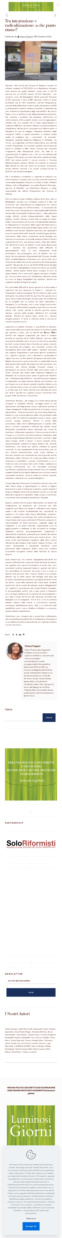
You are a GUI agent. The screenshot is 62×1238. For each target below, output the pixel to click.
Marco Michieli (38, 1046)
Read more (31, 1218)
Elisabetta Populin (12, 1037)
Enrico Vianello (42, 1037)
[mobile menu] (57, 4)
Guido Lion (15, 1043)
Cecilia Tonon (33, 1034)
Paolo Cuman (38, 1049)
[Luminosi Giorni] (31, 4)
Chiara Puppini (26, 36)
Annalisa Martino (39, 1032)
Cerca (8, 709)
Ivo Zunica (25, 1043)
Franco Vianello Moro (34, 1040)
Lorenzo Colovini (38, 1043)
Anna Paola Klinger (23, 1032)
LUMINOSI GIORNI (22, 1046)
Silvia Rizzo (16, 1052)
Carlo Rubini (21, 1034)
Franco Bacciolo (17, 1040)
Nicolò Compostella (23, 1049)
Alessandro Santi (41, 1029)
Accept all (31, 1226)
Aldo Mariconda (26, 1029)
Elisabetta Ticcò (28, 1037)
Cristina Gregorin (48, 1034)
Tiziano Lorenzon (29, 1052)
